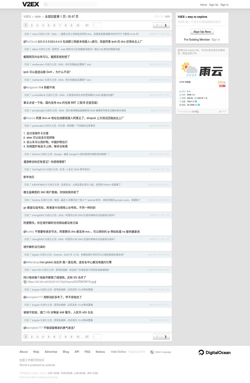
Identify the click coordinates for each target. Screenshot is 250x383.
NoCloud (31, 41)
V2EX (27, 16)
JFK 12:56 (92, 373)
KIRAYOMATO (39, 184)
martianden (38, 64)
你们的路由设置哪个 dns (78, 64)
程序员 (55, 49)
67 (87, 25)
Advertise (51, 352)
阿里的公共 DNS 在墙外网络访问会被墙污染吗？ (90, 215)
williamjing (32, 262)
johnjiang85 (38, 110)
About (24, 352)
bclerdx (36, 154)
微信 (56, 200)
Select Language (162, 351)
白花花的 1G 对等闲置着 (80, 289)
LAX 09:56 (79, 373)
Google (58, 154)
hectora (36, 200)
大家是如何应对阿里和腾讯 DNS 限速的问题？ (91, 95)
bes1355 (36, 269)
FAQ (87, 352)
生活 (62, 169)
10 (77, 25)
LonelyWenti (38, 95)
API (77, 352)
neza (34, 34)
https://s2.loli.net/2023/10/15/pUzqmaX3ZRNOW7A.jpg (61, 281)
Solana (100, 352)
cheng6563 (38, 215)
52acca (30, 118)
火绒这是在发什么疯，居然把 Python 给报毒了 (96, 184)
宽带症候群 (61, 269)
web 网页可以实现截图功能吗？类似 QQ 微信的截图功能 (90, 49)
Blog (66, 352)
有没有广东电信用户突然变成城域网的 (89, 269)
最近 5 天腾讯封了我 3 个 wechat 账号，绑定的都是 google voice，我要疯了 (101, 200)
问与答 (61, 125)
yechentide (38, 125)
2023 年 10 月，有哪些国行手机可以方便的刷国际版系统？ (94, 254)
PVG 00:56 (66, 373)
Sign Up (213, 4)
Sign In (225, 4)
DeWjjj (195, 111)
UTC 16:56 (53, 373)
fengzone (32, 87)
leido (38, 16)
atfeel (35, 49)
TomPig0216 (39, 169)
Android (58, 254)
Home (203, 4)
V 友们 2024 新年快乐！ (79, 169)
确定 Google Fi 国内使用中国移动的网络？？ (87, 154)
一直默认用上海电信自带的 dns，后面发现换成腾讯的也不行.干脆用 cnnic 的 (98, 34)
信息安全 (66, 184)
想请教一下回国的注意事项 (81, 125)
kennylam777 (34, 297)
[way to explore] (31, 4)
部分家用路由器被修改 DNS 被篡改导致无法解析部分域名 (96, 110)
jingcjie (36, 289)
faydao (35, 254)
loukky (30, 231)
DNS (54, 34)
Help (36, 352)
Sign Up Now (202, 31)
